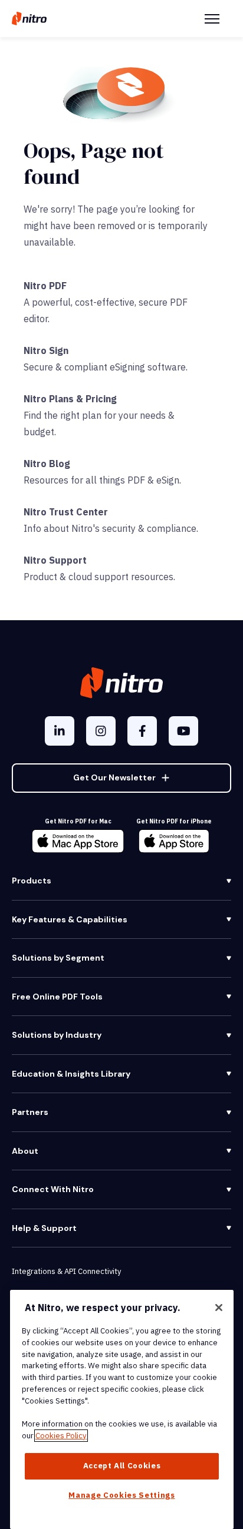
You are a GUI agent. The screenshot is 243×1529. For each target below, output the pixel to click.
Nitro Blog (47, 463)
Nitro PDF (45, 286)
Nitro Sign (46, 350)
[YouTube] (183, 731)
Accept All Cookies (122, 1466)
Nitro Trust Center (66, 512)
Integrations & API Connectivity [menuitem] (66, 1271)
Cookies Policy (61, 1436)
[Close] (219, 1307)
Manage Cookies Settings (121, 1495)
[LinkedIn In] (59, 731)
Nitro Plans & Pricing (70, 399)
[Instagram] (101, 731)
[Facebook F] (142, 731)
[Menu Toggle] (212, 19)
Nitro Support (55, 560)
